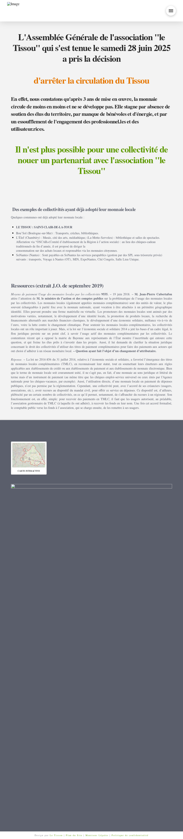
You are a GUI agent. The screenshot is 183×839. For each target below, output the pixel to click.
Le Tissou (57, 835)
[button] (171, 11)
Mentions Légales (97, 835)
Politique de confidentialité (130, 835)
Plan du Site (74, 835)
